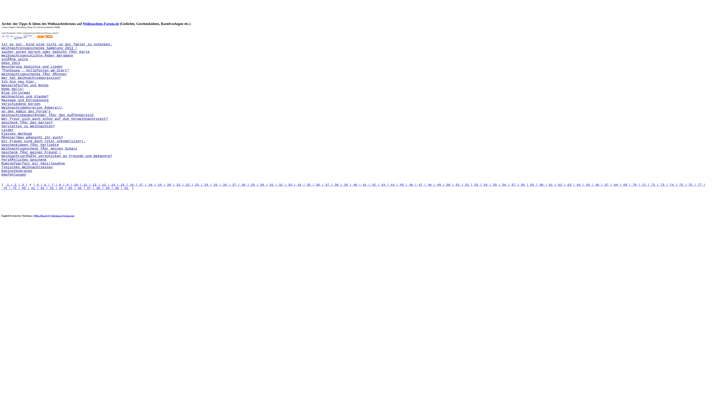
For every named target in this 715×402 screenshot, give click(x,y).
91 (126, 188)
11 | (86, 185)
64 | (579, 185)
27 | (235, 185)
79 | (15, 188)
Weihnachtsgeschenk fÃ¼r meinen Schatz (39, 149)
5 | (38, 185)
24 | (207, 185)
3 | (24, 185)
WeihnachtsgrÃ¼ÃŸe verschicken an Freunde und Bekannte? (56, 156)
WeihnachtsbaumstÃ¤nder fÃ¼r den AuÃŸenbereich (47, 115)
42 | (374, 185)
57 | (514, 185)
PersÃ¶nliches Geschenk (24, 160)
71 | (644, 185)
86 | (80, 188)
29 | (253, 185)
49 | (440, 185)
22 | (188, 185)
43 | (384, 185)
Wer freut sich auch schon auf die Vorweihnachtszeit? (54, 119)
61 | (551, 185)
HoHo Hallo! (12, 89)
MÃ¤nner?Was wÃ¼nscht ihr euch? (32, 137)
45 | (402, 185)
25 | (216, 185)
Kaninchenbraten (16, 171)
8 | (61, 185)
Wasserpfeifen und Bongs (25, 85)
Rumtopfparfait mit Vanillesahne (33, 163)
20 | (170, 185)
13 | (104, 185)
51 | (458, 185)
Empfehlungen (13, 175)
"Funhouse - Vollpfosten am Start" (35, 70)
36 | (319, 185)
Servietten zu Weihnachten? (28, 126)
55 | (495, 185)
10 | (77, 185)
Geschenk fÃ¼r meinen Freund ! (31, 152)
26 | (226, 185)
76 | (691, 185)
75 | (682, 185)
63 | (570, 185)
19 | (160, 185)
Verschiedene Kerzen (20, 104)
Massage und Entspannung (25, 100)
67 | (607, 185)
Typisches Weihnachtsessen (27, 167)
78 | (6, 188)
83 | (52, 188)
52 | (468, 185)
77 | (700, 185)
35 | (309, 185)
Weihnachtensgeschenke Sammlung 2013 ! (39, 48)
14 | (114, 185)
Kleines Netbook (16, 134)
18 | (151, 185)
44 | (393, 185)
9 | (68, 185)
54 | (486, 185)
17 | (142, 185)
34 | (300, 185)
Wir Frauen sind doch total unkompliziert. (43, 141)
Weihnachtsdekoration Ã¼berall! (32, 108)
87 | (90, 188)
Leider (7, 130)
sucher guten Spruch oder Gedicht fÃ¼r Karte (45, 52)
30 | (263, 185)
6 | (46, 185)
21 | (179, 185)
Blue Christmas (15, 93)
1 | (9, 185)
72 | (654, 185)
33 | (291, 185)
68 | (617, 185)
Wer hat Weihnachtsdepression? (31, 78)
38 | (337, 185)
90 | (118, 188)
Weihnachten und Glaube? (25, 96)
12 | (95, 185)
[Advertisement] (69, 9)
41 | (365, 185)
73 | (663, 185)
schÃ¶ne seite (14, 59)
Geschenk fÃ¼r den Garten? (27, 123)
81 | (34, 188)
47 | (421, 185)
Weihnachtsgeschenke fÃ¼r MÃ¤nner (34, 74)
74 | (672, 185)
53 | (477, 185)
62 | (561, 185)
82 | (43, 188)
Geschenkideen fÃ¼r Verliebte (30, 145)
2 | (16, 185)
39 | (347, 185)
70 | (635, 185)
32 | (281, 185)
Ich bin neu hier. (18, 82)
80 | (24, 188)
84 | (62, 188)
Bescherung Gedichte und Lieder (32, 67)
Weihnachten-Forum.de (101, 24)
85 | (71, 188)
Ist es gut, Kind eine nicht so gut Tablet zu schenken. (56, 44)
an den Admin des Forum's (26, 111)
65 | (589, 185)
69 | (626, 185)
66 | (598, 185)
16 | (132, 185)
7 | (53, 185)
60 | (542, 185)
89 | (108, 188)
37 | (328, 185)
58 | (523, 185)
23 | (198, 185)
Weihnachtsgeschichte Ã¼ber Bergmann (37, 56)
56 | (505, 185)
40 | (356, 185)
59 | (533, 185)
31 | (272, 185)
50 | (449, 185)
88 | (99, 188)
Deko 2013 (10, 63)
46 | (412, 185)
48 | (430, 185)
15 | (123, 185)
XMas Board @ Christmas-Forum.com (54, 215)
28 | (244, 185)
